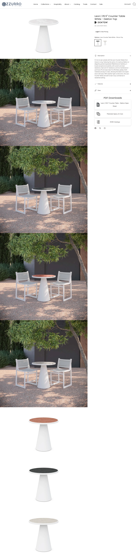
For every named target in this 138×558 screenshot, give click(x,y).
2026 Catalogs (115, 122)
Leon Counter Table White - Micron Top (98, 42)
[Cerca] (134, 4)
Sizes (99, 90)
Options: (109, 37)
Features (100, 84)
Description (100, 55)
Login (97, 31)
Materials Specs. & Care (115, 114)
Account (127, 4)
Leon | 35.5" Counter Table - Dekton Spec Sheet (115, 104)
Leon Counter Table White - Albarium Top (105, 42)
